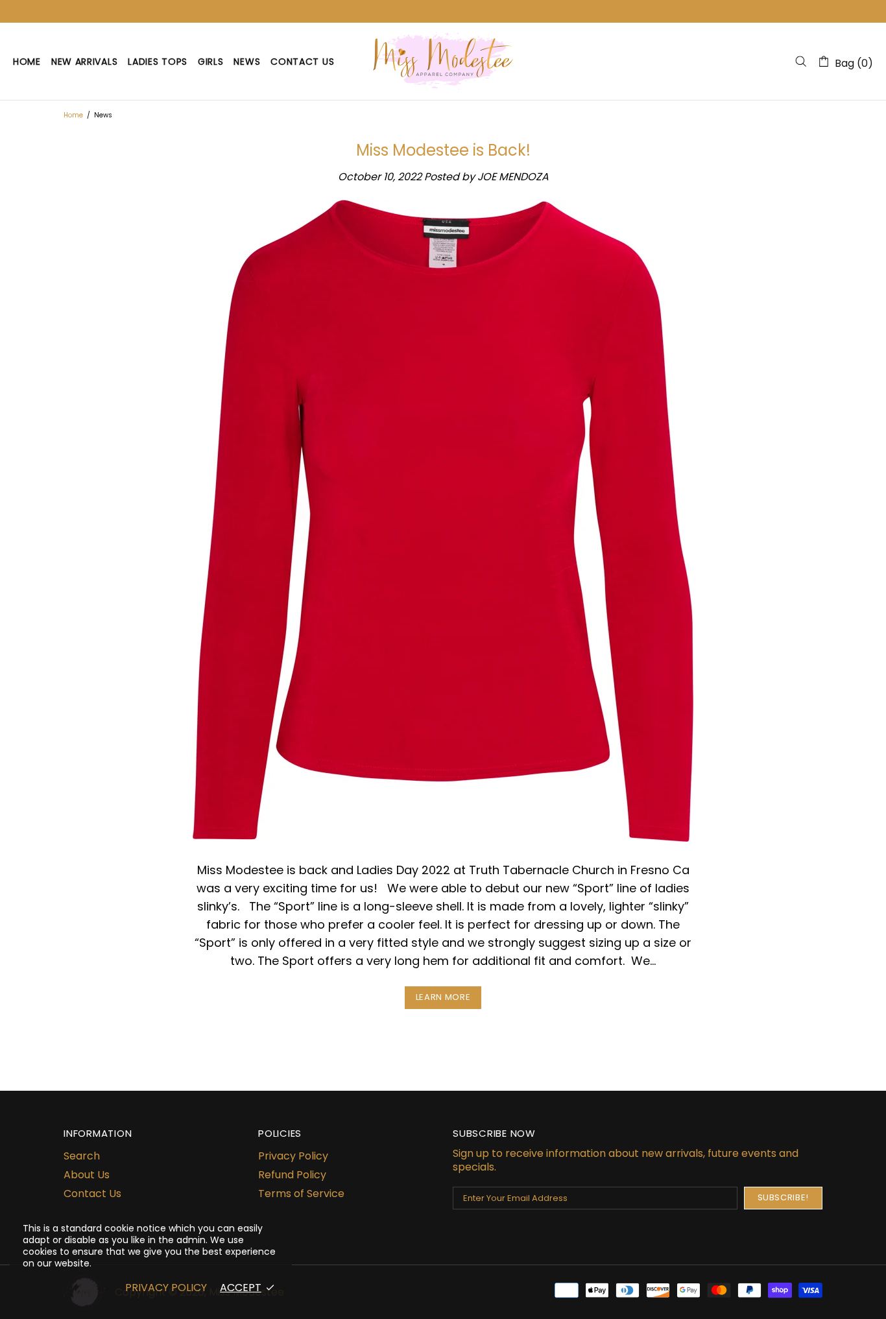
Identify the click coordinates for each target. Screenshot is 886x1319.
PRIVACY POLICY (166, 1287)
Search (82, 1156)
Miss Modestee (443, 60)
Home (73, 115)
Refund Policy (292, 1175)
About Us (87, 1175)
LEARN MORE (443, 997)
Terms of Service (301, 1193)
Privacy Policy (293, 1156)
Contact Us (92, 1193)
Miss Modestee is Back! (443, 150)
